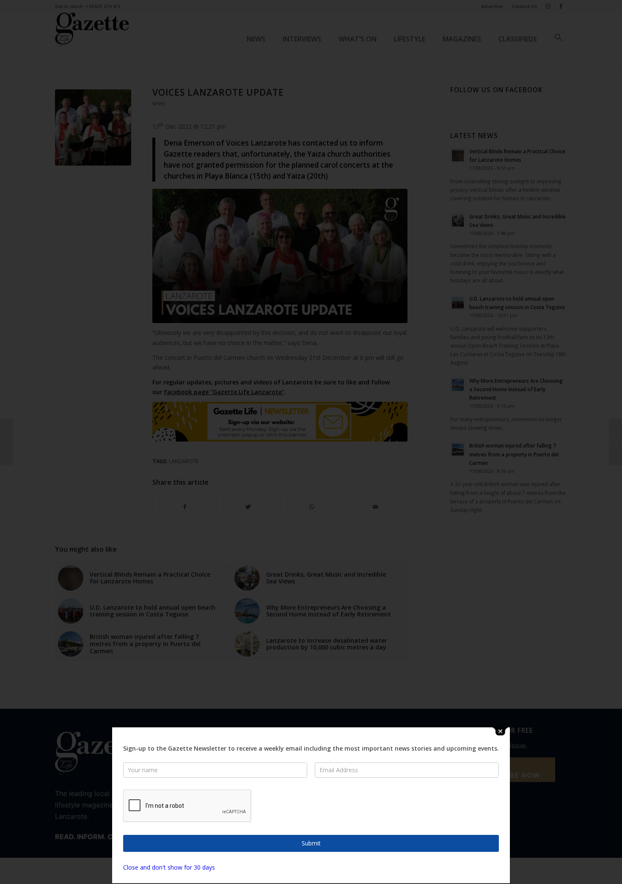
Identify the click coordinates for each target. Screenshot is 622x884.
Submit (311, 843)
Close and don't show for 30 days (169, 867)
